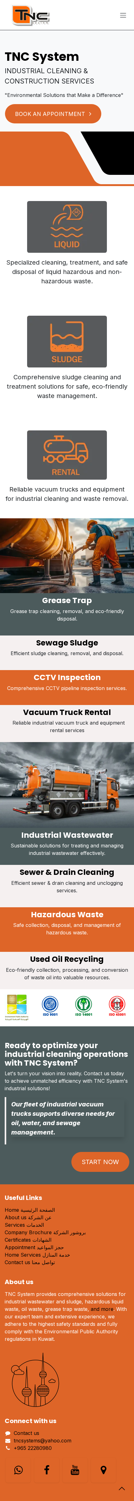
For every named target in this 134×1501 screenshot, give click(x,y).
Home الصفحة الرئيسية (30, 1210)
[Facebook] (46, 1470)
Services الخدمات (24, 1225)
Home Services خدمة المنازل (37, 1255)
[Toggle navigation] (123, 15)
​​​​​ (51, 114)
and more (102, 1309)
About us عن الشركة (28, 1217)
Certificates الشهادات (28, 1240)
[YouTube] (75, 1470)
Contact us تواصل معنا (30, 1262)
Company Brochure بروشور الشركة (45, 1232)
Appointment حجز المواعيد (34, 1247)
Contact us (26, 1433)
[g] (103, 1470)
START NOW (100, 1162)
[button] (121, 1488)
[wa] (18, 1470)
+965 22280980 (33, 1448)
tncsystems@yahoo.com (42, 1440)
